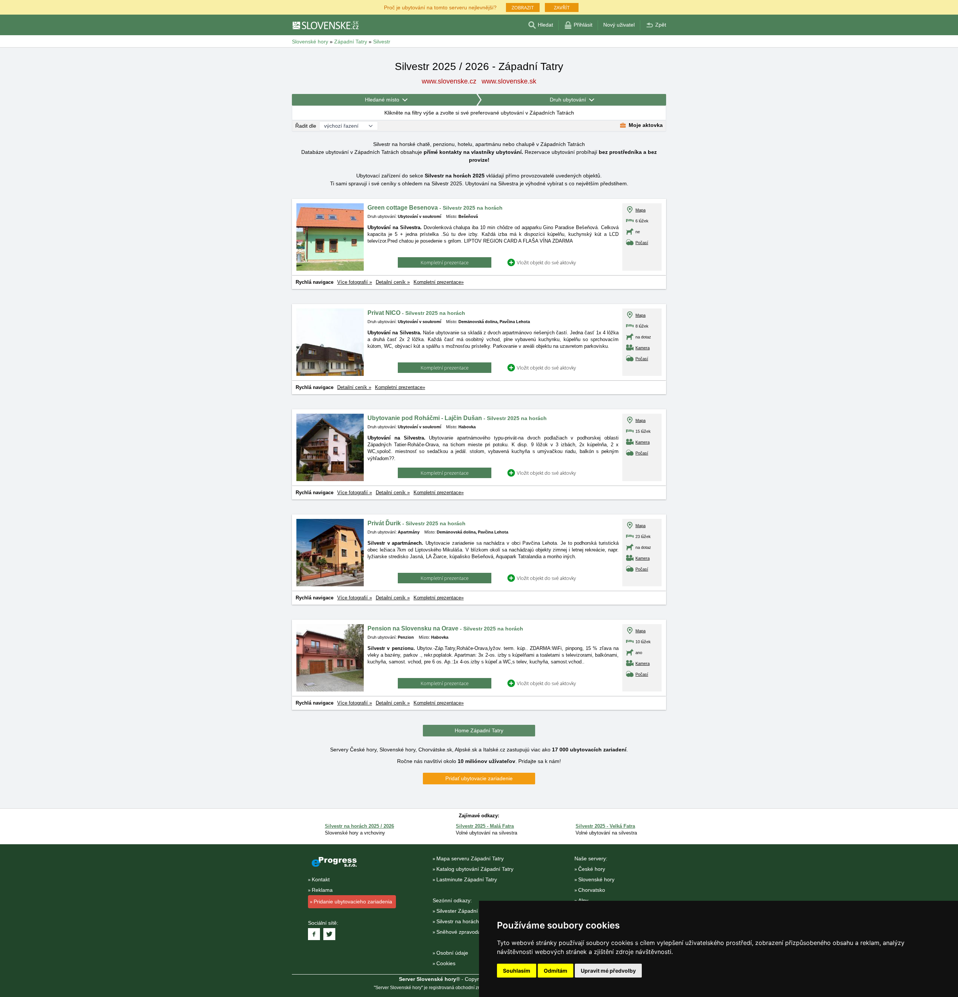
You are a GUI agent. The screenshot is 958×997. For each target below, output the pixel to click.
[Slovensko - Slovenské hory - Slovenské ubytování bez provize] (325, 25)
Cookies (445, 963)
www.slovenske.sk (509, 81)
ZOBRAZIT (523, 7)
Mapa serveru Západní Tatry (470, 858)
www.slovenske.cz (449, 81)
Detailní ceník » (393, 282)
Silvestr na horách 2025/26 (468, 921)
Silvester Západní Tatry (463, 911)
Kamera (642, 348)
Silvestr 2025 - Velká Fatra (605, 826)
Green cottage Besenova (435, 207)
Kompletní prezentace (445, 262)
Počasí (641, 242)
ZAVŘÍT (562, 7)
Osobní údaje (452, 953)
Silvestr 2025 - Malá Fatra (485, 826)
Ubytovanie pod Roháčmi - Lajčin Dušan (457, 418)
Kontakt (321, 879)
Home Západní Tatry (479, 730)
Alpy (583, 900)
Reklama (322, 890)
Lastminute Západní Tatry (466, 879)
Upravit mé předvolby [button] (608, 970)
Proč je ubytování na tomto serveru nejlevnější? (440, 6)
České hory (591, 869)
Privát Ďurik (416, 523)
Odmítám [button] (555, 970)
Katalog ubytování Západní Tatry (474, 869)
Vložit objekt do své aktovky (546, 262)
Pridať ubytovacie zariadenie (479, 778)
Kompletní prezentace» (439, 282)
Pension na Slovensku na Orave (445, 628)
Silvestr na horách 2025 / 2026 (359, 826)
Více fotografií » (354, 282)
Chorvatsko (591, 890)
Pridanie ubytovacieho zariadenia (353, 902)
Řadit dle (305, 126)
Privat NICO (416, 313)
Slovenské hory (596, 879)
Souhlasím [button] (516, 970)
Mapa (640, 210)
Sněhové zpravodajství (463, 932)
